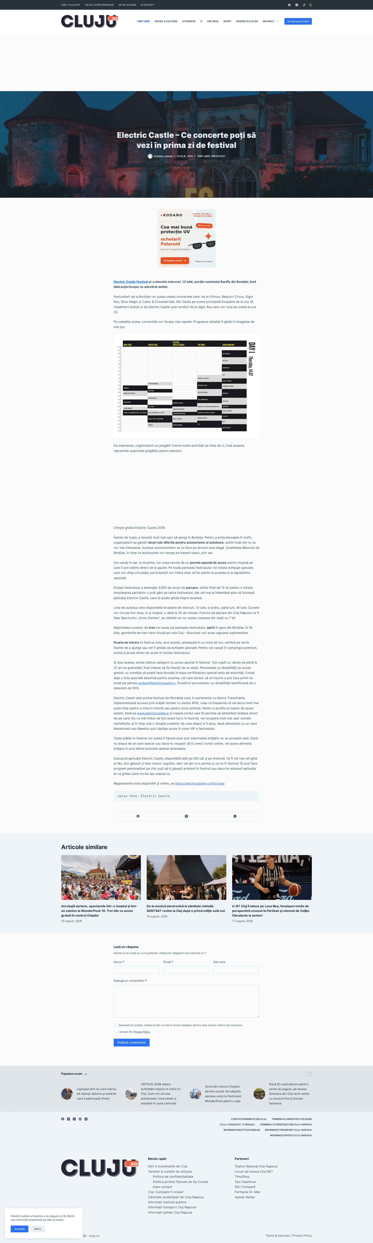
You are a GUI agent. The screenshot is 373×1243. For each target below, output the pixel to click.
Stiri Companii (245, 1187)
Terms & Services (278, 1235)
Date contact (162, 1187)
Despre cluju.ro (247, 21)
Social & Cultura (166, 21)
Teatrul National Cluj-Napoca (256, 1166)
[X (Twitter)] (186, 816)
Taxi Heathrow (245, 1182)
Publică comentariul (132, 1042)
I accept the (134, 1031)
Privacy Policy (142, 1031)
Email (168, 962)
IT (201, 21)
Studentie (188, 21)
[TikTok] (304, 5)
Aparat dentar (245, 1197)
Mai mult (269, 21)
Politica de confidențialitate (173, 1176)
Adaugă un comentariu (130, 980)
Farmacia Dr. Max (247, 1192)
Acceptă (19, 1228)
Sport (227, 21)
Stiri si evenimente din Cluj (249, 1119)
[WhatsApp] (235, 816)
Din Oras (213, 21)
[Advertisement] (186, 62)
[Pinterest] (80, 1119)
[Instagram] (296, 5)
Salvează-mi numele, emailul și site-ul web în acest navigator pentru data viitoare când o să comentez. (181, 1025)
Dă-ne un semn (127, 4)
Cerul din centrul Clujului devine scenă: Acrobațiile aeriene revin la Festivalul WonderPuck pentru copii (223, 1094)
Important (218, 156)
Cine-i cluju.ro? (70, 4)
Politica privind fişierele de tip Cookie (180, 1182)
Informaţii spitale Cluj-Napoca (291, 1135)
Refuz (37, 1228)
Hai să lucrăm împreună (99, 4)
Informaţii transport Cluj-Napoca (288, 1129)
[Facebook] (289, 5)
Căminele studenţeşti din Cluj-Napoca (286, 1124)
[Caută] (310, 5)
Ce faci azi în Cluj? (298, 21)
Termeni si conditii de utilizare (292, 1119)
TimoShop (242, 1176)
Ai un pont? (147, 4)
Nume (119, 962)
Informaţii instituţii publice (242, 1129)
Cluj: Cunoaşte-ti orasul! (237, 1124)
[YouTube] (86, 1119)
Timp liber (143, 21)
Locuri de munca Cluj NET (254, 1171)
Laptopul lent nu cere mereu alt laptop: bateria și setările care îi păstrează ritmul (96, 1094)
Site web (219, 962)
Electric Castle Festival (131, 282)
